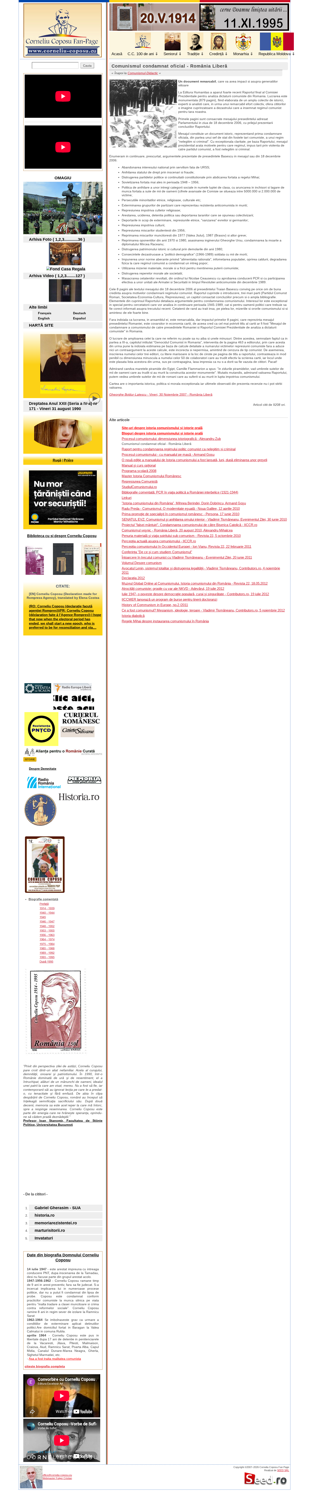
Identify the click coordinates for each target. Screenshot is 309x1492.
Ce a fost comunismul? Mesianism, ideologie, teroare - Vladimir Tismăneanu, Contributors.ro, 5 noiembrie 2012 (203, 610)
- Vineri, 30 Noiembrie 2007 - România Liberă (160, 394)
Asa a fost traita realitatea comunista (55, 1358)
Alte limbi (38, 307)
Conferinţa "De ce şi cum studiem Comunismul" (157, 552)
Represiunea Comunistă (139, 481)
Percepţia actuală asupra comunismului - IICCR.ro (159, 541)
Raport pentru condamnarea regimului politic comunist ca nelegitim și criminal (178, 449)
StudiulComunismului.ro (139, 487)
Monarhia (241, 54)
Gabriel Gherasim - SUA (58, 1208)
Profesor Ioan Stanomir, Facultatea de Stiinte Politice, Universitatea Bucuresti (62, 1122)
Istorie (30, 759)
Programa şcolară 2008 (139, 471)
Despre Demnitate (42, 768)
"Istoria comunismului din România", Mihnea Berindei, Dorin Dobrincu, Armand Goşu (184, 503)
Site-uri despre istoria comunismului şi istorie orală (162, 428)
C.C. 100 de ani (141, 54)
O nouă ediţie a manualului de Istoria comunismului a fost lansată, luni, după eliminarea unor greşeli (194, 460)
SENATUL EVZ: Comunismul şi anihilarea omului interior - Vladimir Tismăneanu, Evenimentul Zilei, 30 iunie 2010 (204, 519)
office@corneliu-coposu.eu (57, 1475)
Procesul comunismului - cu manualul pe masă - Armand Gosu (168, 454)
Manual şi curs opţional (139, 465)
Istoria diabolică (133, 616)
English (44, 318)
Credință (216, 54)
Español (79, 318)
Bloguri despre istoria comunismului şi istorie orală (162, 433)
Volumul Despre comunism (142, 563)
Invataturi (44, 1238)
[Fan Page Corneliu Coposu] (62, 55)
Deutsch (79, 313)
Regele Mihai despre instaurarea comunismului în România (165, 621)
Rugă (57, 460)
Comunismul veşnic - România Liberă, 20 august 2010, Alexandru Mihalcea (177, 530)
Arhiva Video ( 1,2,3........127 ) (57, 276)
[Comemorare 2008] (65, 264)
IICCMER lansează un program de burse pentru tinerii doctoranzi (169, 599)
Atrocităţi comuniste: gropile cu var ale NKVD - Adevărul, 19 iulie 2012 (173, 588)
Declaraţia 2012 (133, 578)
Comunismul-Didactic (143, 73)
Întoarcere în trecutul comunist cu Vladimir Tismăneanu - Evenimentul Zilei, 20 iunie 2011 (187, 557)
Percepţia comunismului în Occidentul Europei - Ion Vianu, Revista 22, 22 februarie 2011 (186, 546)
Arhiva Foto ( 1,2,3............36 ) (57, 239)
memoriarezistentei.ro (56, 1223)
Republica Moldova (275, 54)
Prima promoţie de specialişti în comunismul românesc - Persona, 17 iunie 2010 (180, 514)
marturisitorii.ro (50, 1230)
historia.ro (45, 1215)
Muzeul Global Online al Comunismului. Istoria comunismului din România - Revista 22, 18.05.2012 (195, 583)
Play (98, 402)
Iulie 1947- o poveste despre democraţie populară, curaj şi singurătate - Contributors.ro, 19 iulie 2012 (195, 594)
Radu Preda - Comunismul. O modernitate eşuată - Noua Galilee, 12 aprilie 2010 (181, 508)
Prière (68, 460)
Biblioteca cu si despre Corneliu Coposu (62, 536)
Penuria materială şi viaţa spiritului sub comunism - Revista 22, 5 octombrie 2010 (181, 536)
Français (44, 313)
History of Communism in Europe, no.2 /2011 (155, 605)
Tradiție (193, 54)
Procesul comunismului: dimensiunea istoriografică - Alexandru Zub (171, 439)
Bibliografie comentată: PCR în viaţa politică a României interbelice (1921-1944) (180, 492)
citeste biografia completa (45, 1366)
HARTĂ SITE (41, 325)
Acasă (117, 54)
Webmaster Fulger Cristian (57, 1478)
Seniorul (170, 54)
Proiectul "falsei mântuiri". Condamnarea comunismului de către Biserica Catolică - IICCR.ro (189, 525)
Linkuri (126, 498)
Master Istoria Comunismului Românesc (151, 476)
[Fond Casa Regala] (65, 269)
